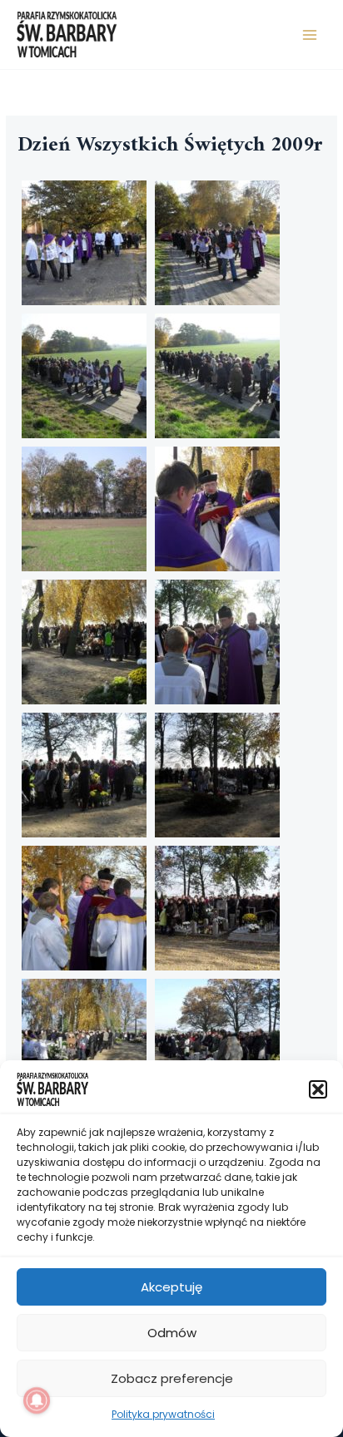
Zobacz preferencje (172, 1378)
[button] (318, 1089)
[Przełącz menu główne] (310, 34)
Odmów (171, 1332)
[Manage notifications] (36, 1400)
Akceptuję (171, 1287)
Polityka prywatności (163, 1414)
